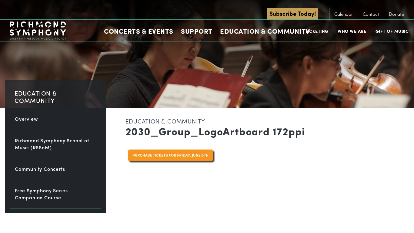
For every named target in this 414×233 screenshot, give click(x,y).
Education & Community (265, 31)
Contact (371, 14)
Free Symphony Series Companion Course (41, 194)
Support (196, 31)
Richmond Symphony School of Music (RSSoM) (52, 144)
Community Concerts (40, 168)
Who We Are (352, 31)
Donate (396, 14)
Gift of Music (392, 31)
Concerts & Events (138, 31)
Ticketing (317, 31)
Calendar (343, 14)
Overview (26, 118)
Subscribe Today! (292, 13)
